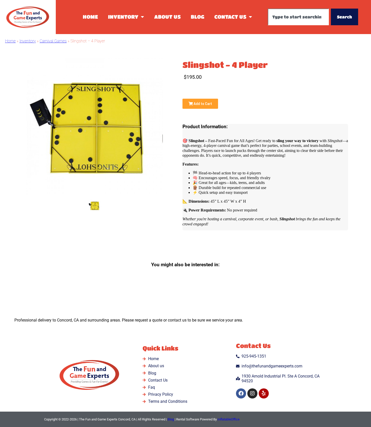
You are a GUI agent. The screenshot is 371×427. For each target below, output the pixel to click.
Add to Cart (202, 103)
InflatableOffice (229, 419)
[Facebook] (241, 393)
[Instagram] (252, 393)
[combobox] (298, 17)
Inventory (123, 17)
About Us (167, 17)
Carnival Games (53, 41)
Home (90, 17)
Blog (197, 17)
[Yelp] (264, 393)
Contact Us (230, 17)
